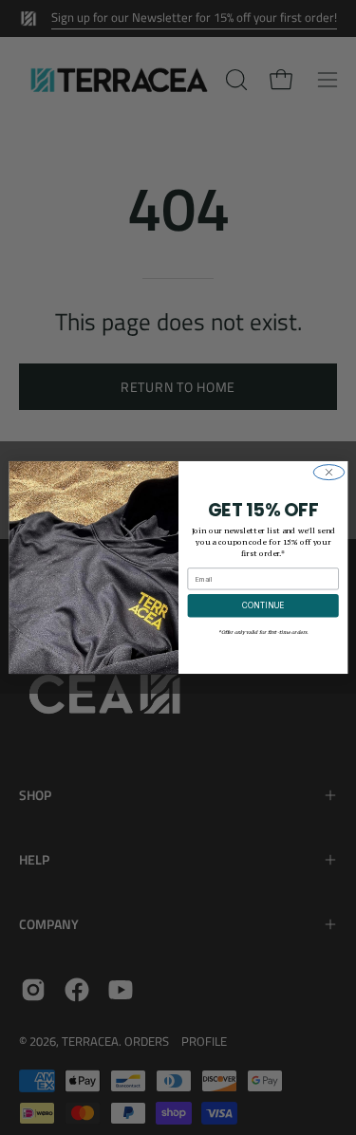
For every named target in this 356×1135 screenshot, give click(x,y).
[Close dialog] (328, 472)
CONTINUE (262, 605)
